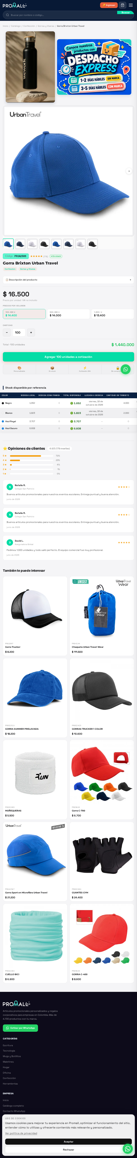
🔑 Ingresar (109, 5)
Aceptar (68, 1141)
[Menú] (130, 5)
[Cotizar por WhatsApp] (126, 370)
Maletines (8, 1061)
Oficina (7, 1072)
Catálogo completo (13, 1105)
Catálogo (16, 26)
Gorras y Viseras (46, 26)
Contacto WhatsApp (14, 1111)
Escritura (8, 1045)
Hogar (6, 1067)
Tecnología (9, 1050)
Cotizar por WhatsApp (22, 1027)
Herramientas (10, 1083)
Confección (29, 26)
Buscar (125, 12)
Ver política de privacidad (21, 1133)
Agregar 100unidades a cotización (68, 357)
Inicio (5, 26)
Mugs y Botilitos (12, 1056)
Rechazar (68, 1149)
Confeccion (10, 269)
